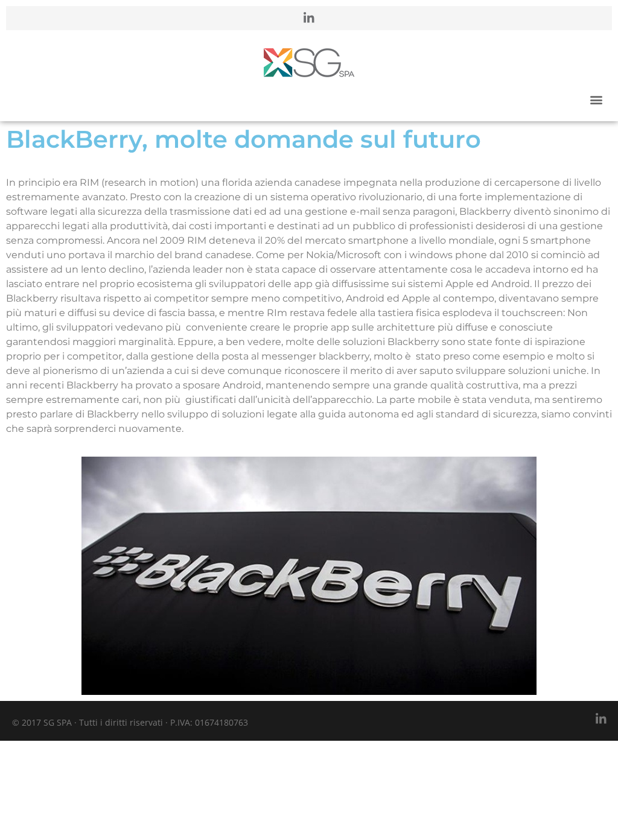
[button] (596, 99)
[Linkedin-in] (309, 18)
